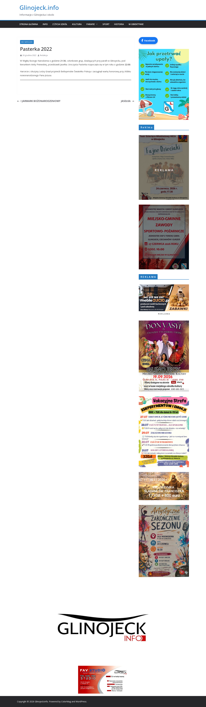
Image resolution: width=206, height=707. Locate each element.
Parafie (90, 24)
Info (45, 24)
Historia (119, 24)
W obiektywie (136, 24)
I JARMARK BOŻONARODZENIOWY (40, 101)
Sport (106, 24)
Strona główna (28, 24)
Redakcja (44, 55)
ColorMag (66, 701)
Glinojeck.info (39, 7)
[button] (96, 24)
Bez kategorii (27, 42)
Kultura (77, 24)
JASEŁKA (125, 101)
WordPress (81, 701)
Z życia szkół (59, 24)
